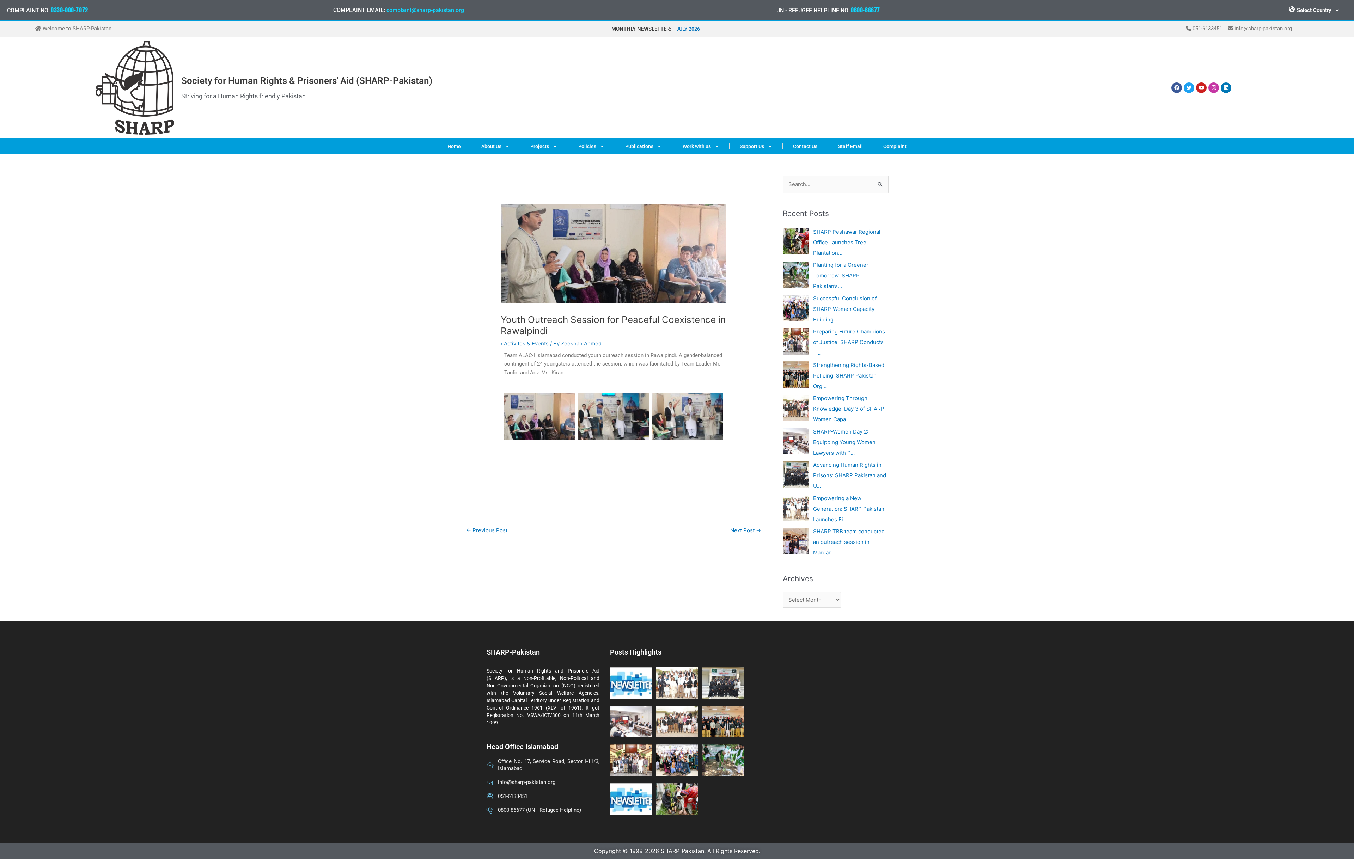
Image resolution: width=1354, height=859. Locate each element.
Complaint (895, 146)
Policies (587, 146)
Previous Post (486, 530)
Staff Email (850, 146)
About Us (491, 146)
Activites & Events (526, 343)
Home (454, 146)
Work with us (697, 146)
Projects (539, 146)
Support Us (752, 146)
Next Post (745, 530)
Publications (639, 146)
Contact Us (805, 146)
